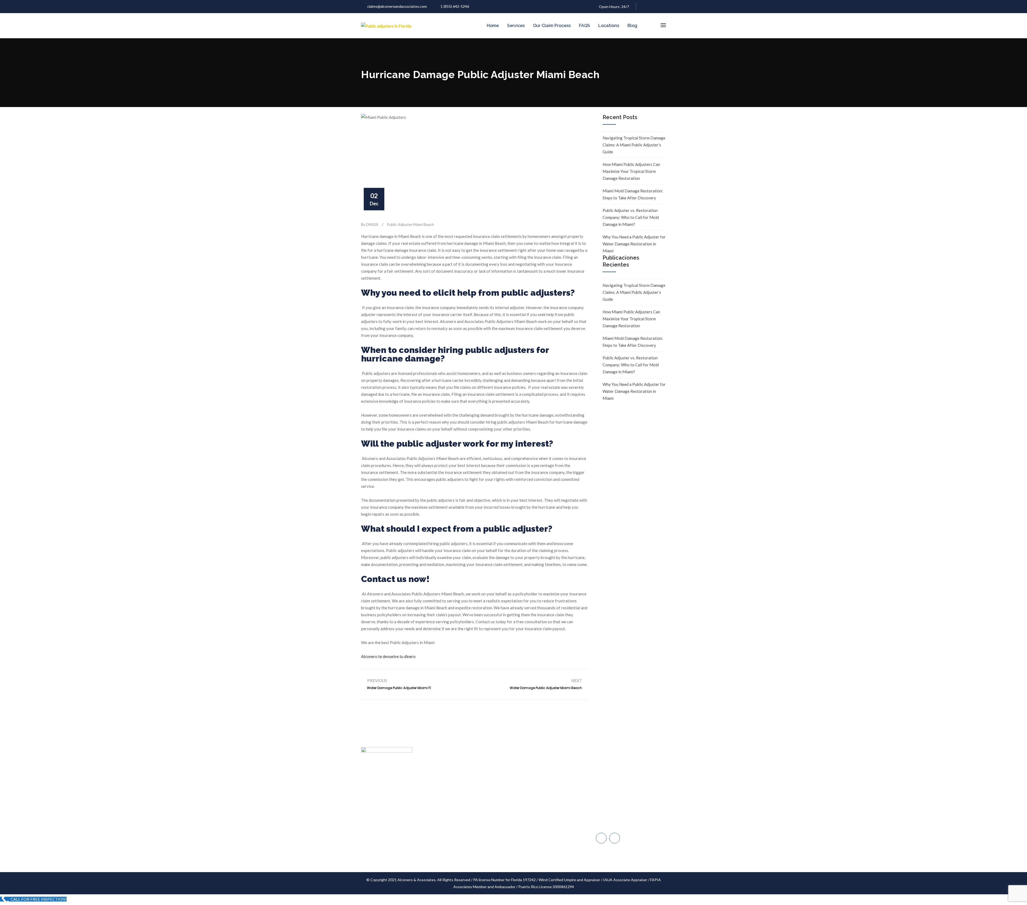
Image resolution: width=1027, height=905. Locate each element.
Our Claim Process (552, 25)
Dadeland (609, 791)
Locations (608, 25)
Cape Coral (610, 813)
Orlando (608, 825)
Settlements (475, 851)
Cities (470, 811)
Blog (632, 25)
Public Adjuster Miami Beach (410, 224)
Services (516, 25)
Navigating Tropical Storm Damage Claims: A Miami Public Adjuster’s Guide (634, 144)
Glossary (472, 831)
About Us (473, 780)
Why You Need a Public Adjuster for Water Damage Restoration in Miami (634, 243)
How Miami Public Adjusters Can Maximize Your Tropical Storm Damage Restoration (631, 171)
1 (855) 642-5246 (454, 6)
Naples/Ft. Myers (615, 802)
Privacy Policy (476, 841)
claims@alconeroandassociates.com (397, 6)
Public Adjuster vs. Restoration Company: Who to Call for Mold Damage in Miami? (631, 217)
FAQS (584, 25)
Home (493, 25)
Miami (606, 780)
